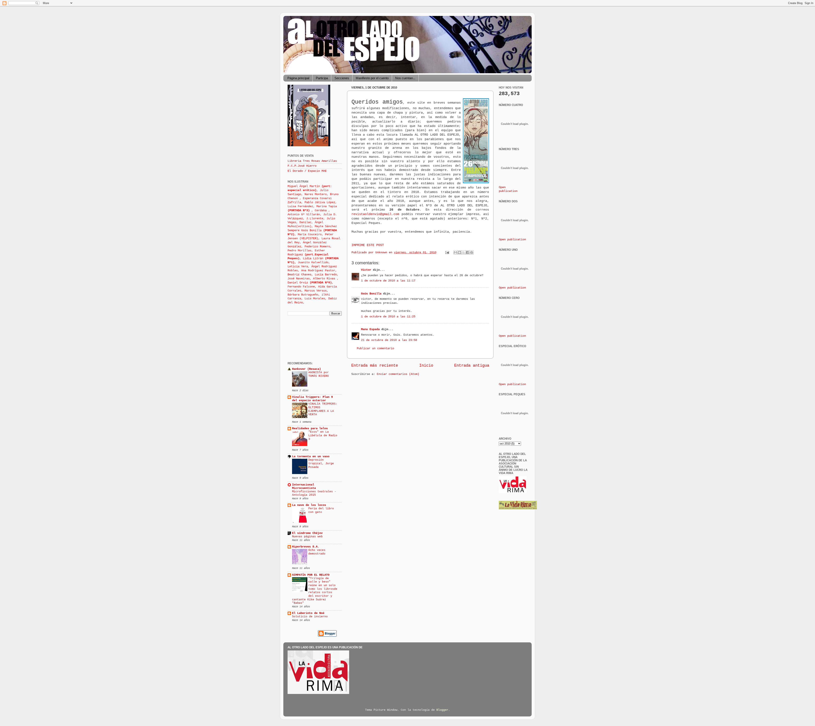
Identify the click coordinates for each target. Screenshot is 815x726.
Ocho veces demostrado (316, 552)
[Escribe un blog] (459, 252)
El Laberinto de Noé (308, 613)
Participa (322, 78)
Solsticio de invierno (310, 616)
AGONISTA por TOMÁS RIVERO (318, 374)
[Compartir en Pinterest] (471, 252)
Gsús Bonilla (371, 293)
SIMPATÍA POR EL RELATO (310, 575)
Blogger (442, 710)
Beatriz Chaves (299, 274)
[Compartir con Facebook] (467, 252)
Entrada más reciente (374, 365)
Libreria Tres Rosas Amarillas (312, 161)
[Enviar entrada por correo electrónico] (447, 252)
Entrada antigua (471, 365)
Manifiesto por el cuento (372, 78)
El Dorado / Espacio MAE (307, 171)
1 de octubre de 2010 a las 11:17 (388, 280)
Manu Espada (370, 329)
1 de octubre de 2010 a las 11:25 (388, 316)
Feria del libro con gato (321, 510)
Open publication (512, 239)
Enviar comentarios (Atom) (398, 374)
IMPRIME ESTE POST (367, 245)
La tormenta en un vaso (310, 456)
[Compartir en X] (463, 252)
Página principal (298, 78)
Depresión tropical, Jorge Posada (321, 463)
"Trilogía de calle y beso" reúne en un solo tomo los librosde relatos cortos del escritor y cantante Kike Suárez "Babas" (314, 591)
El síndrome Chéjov (307, 533)
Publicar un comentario (375, 348)
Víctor (366, 270)
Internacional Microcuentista (304, 486)
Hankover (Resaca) (306, 369)
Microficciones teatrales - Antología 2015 (314, 493)
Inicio (426, 365)
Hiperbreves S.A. (305, 546)
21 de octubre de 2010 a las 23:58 (389, 340)
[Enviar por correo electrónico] (455, 252)
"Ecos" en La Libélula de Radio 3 (322, 435)
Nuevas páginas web (307, 536)
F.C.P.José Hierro (302, 165)
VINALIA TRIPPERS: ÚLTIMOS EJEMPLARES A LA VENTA (322, 409)
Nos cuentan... (405, 78)
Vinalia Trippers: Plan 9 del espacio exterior (312, 398)
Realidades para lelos (310, 428)
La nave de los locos (309, 505)
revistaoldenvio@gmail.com (375, 214)
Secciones (341, 78)
